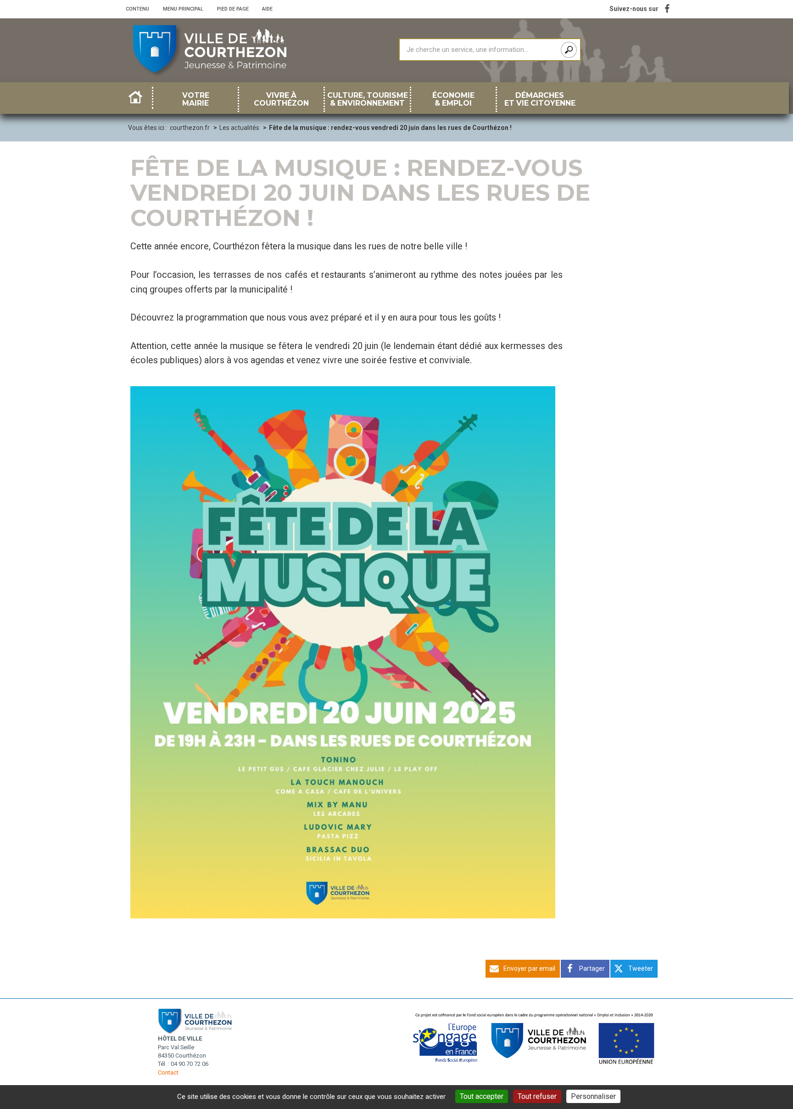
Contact (168, 1072)
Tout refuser (537, 1096)
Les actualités (239, 127)
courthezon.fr (190, 127)
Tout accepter (481, 1096)
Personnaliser (593, 1096)
